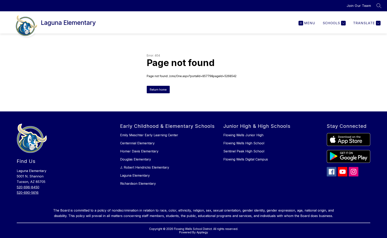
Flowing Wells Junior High (243, 135)
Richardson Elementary (138, 183)
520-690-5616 (27, 193)
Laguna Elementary (135, 175)
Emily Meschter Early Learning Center (149, 135)
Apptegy (202, 232)
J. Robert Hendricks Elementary (144, 167)
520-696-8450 (28, 187)
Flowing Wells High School (243, 143)
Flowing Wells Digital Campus (245, 159)
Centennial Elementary (137, 143)
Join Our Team (359, 6)
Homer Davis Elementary (139, 151)
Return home (158, 89)
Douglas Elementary (135, 159)
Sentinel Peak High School (243, 151)
